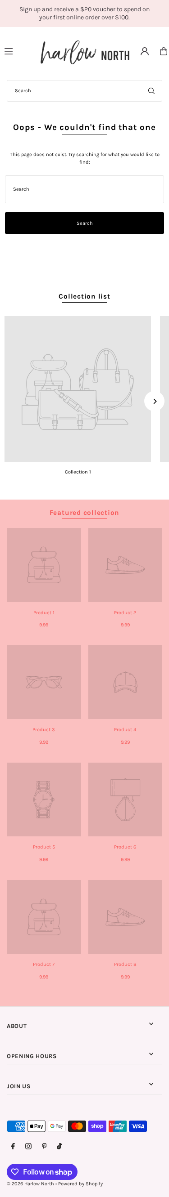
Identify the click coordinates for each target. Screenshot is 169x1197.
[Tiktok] (59, 1146)
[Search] (151, 91)
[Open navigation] (18, 51)
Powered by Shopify (80, 1184)
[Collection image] (78, 389)
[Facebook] (13, 1146)
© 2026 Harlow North (30, 1184)
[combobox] (84, 91)
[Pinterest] (44, 1146)
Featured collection (85, 513)
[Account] (145, 51)
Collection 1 (78, 472)
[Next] (154, 401)
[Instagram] (28, 1146)
